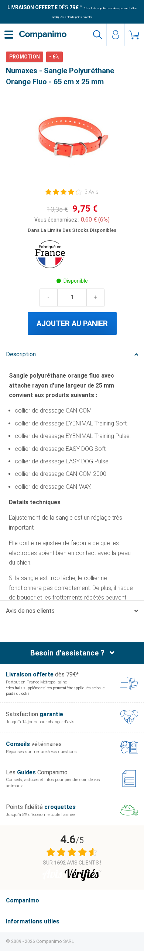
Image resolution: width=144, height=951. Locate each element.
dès (43, 7)
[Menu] (8, 35)
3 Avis (92, 192)
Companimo (22, 900)
